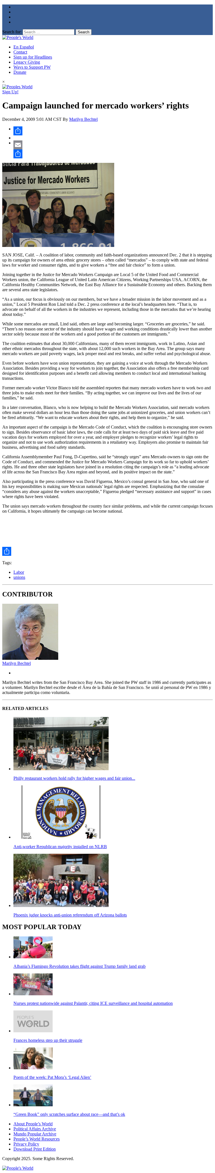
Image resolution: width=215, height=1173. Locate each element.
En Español (23, 47)
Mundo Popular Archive (34, 1134)
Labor (18, 572)
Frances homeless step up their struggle (47, 1040)
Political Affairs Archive (34, 1128)
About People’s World (33, 1123)
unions (19, 577)
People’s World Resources (36, 1139)
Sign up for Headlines (32, 57)
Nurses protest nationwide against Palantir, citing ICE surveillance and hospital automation (93, 1003)
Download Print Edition (34, 1149)
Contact (20, 52)
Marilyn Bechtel (83, 119)
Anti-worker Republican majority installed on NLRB (60, 846)
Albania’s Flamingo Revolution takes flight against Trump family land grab (79, 966)
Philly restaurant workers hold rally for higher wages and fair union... (74, 778)
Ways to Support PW (32, 67)
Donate (19, 72)
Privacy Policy (26, 1144)
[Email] (113, 144)
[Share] (113, 130)
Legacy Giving (26, 62)
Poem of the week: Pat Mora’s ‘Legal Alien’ (52, 1077)
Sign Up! (10, 91)
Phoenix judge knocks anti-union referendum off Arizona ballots (70, 915)
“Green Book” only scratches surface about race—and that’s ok (69, 1114)
